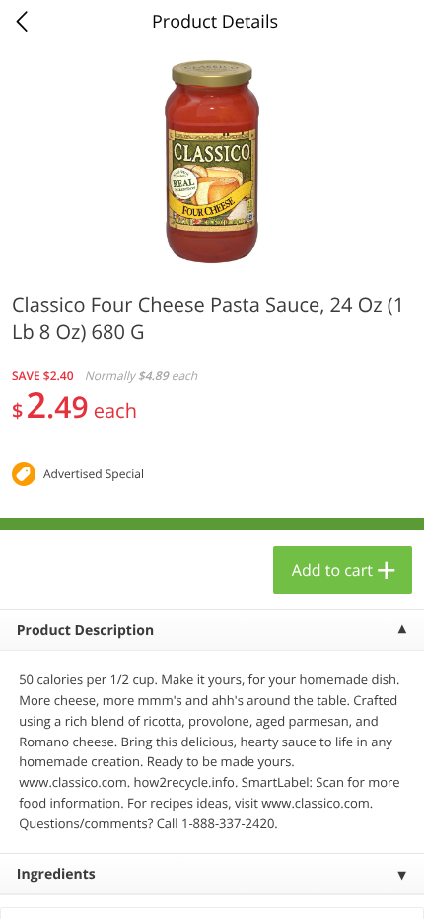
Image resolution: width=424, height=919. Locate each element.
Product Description (85, 630)
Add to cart (332, 570)
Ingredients (56, 874)
